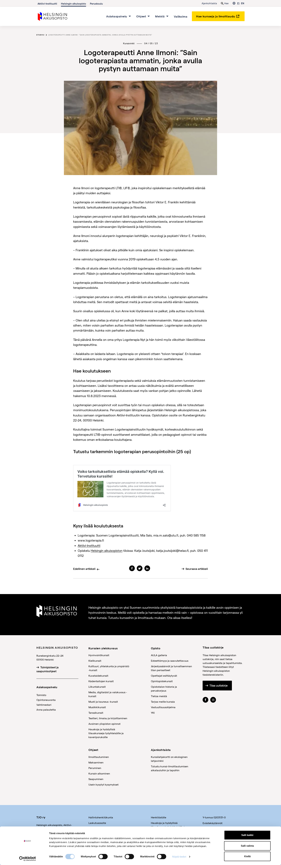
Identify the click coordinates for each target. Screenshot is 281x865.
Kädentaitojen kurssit (101, 681)
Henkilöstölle (158, 817)
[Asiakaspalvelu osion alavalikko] (130, 16)
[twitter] (139, 568)
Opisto (155, 648)
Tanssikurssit (95, 712)
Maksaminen (95, 762)
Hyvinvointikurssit (98, 655)
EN (242, 3)
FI (238, 3)
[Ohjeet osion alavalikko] (149, 16)
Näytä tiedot (179, 856)
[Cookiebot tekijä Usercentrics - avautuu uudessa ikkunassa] (27, 858)
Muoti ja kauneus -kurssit (103, 701)
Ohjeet (141, 16)
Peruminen (94, 767)
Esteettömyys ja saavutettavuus (169, 660)
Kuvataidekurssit (98, 675)
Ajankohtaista (209, 3)
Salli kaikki (247, 835)
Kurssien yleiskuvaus (103, 648)
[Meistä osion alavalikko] (167, 16)
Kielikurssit (94, 660)
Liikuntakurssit (97, 686)
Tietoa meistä (159, 696)
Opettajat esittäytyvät (164, 675)
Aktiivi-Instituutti (47, 3)
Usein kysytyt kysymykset (103, 784)
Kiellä (247, 856)
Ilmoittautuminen (98, 756)
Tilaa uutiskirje (218, 685)
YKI (153, 712)
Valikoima (180, 16)
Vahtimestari (43, 704)
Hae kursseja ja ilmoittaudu (215, 16)
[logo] (52, 15)
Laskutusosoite (97, 822)
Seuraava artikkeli (197, 568)
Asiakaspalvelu (116, 16)
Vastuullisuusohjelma (163, 707)
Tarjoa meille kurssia (163, 701)
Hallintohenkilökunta (100, 817)
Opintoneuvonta (46, 699)
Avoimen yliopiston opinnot (104, 723)
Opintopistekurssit (162, 681)
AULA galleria (159, 655)
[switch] (103, 856)
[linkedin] (147, 568)
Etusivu (40, 35)
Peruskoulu (96, 3)
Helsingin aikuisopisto (73, 3)
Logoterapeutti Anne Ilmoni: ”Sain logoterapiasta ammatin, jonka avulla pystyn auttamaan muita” (100, 35)
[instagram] (213, 699)
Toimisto (41, 694)
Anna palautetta (46, 709)
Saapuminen (95, 778)
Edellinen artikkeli (84, 568)
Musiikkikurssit (97, 707)
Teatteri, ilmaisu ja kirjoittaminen (107, 718)
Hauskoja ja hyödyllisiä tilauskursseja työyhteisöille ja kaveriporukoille (106, 733)
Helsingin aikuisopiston (106, 550)
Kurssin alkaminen (99, 773)
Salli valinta (247, 845)
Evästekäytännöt (212, 823)
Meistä (160, 16)
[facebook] (132, 568)
